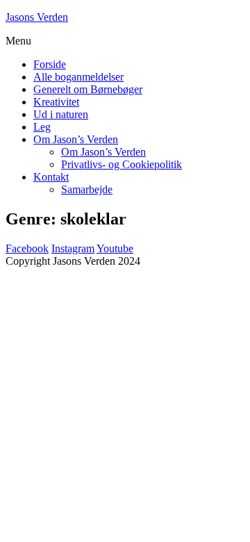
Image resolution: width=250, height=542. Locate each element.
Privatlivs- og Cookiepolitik (121, 164)
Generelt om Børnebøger (87, 89)
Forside (49, 64)
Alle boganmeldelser (78, 77)
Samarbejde (86, 189)
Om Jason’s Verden (75, 139)
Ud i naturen (60, 114)
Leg (42, 127)
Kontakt (51, 177)
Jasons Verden (37, 17)
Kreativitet (56, 102)
